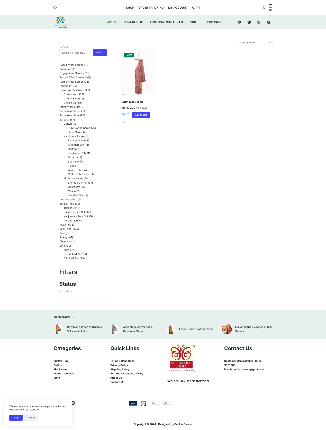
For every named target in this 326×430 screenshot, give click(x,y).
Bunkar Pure (133, 22)
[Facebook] (259, 22)
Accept (16, 417)
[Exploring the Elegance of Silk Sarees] (227, 329)
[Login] (264, 7)
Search (63, 47)
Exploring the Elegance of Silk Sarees (253, 329)
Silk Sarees (60, 369)
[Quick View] (128, 115)
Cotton (57, 365)
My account (178, 7)
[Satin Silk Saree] (138, 73)
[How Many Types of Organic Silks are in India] (58, 329)
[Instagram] (269, 22)
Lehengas (213, 22)
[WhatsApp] (239, 22)
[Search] (55, 7)
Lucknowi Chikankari (166, 22)
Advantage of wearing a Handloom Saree (138, 329)
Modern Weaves (63, 373)
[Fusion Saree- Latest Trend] (171, 329)
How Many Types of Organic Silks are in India (84, 329)
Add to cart (141, 114)
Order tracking (151, 7)
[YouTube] (249, 22)
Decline (31, 417)
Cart (196, 7)
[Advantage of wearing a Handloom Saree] (115, 329)
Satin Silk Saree (132, 102)
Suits (194, 22)
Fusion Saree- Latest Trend (196, 329)
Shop (130, 7)
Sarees (110, 22)
